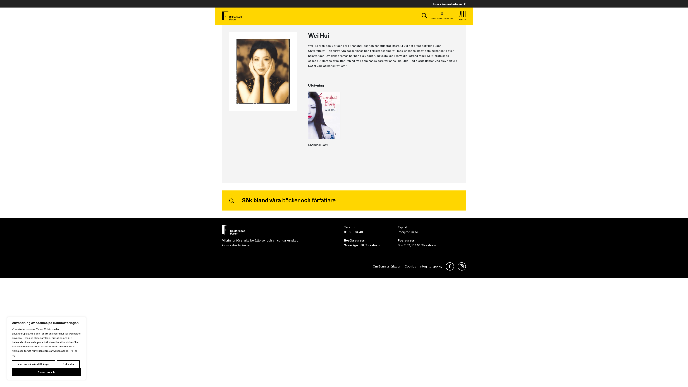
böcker (291, 200)
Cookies (410, 266)
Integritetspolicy (431, 266)
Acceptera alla (46, 372)
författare (324, 200)
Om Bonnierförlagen (387, 266)
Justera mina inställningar (33, 364)
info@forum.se (408, 232)
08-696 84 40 (353, 232)
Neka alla (68, 364)
